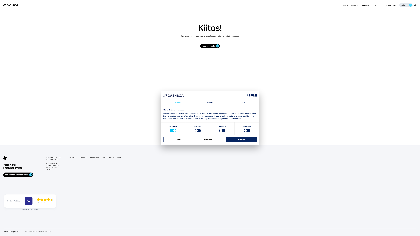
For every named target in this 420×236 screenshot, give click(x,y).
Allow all (241, 139)
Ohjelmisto (83, 157)
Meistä (111, 157)
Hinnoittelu (94, 157)
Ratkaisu (72, 157)
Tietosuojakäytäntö (10, 231)
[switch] (198, 130)
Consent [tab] (177, 103)
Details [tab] (210, 103)
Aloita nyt (404, 5)
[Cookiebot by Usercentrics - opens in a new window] (247, 95)
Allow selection (210, 139)
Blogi (104, 157)
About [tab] (242, 103)
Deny (179, 139)
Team (119, 157)
